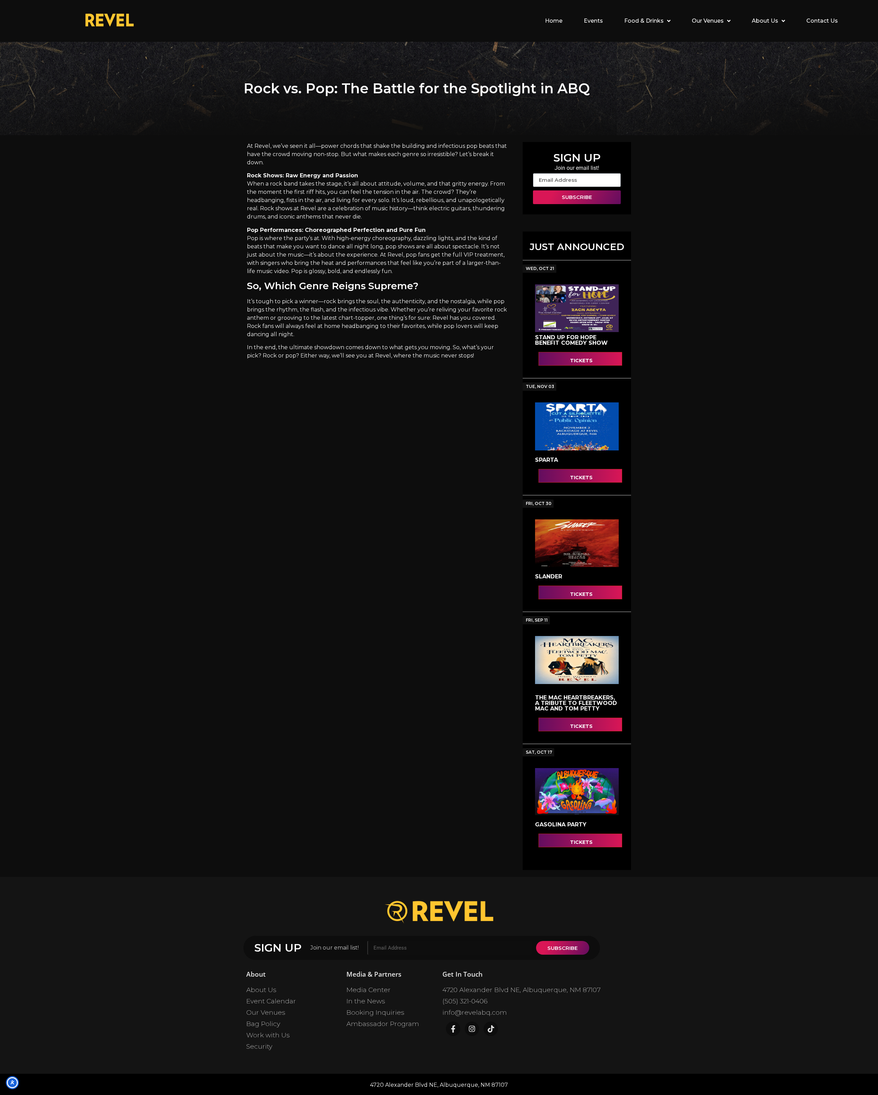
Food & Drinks (644, 20)
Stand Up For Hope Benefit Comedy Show (571, 340)
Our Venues (708, 20)
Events (593, 20)
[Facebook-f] (453, 1029)
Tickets (581, 360)
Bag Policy (263, 1024)
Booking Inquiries (375, 1012)
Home (553, 20)
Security (259, 1046)
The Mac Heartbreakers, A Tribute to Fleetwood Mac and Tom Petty (576, 703)
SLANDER (548, 576)
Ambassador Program (382, 1024)
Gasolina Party (560, 824)
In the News (365, 1001)
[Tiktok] (491, 1029)
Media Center (368, 990)
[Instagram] (472, 1029)
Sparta (546, 460)
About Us (765, 20)
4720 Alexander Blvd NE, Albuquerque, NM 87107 (521, 990)
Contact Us (822, 20)
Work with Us (268, 1035)
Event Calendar (271, 1001)
